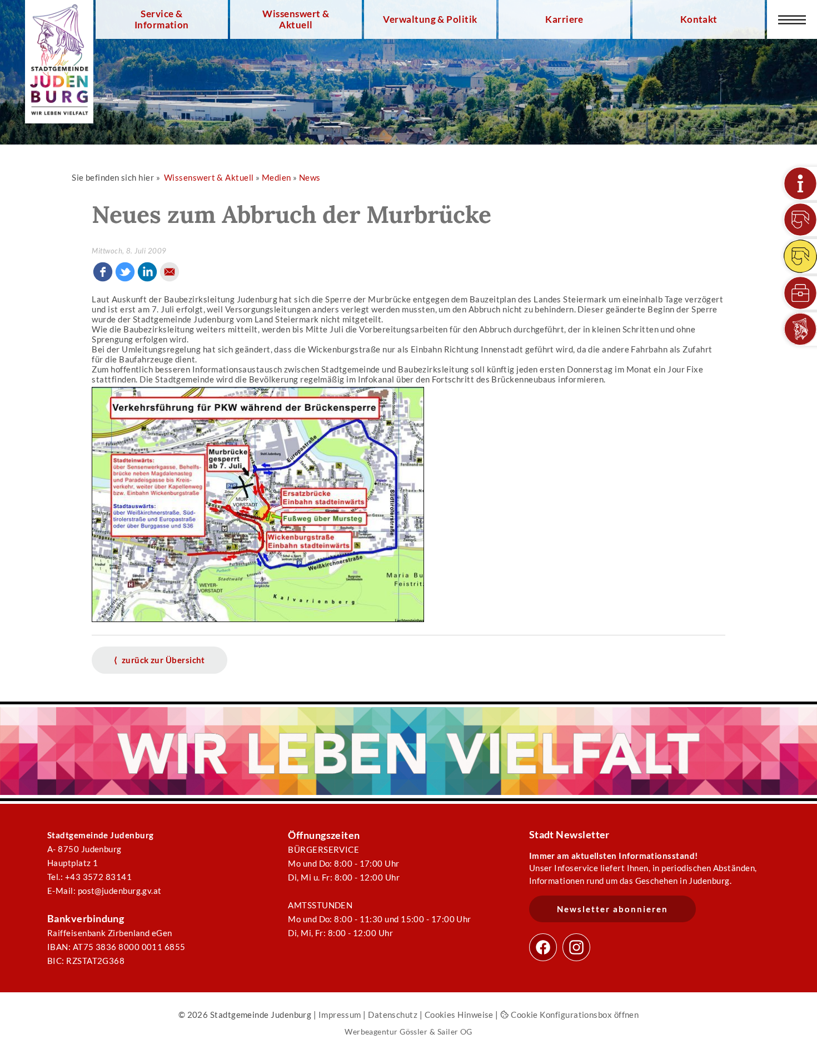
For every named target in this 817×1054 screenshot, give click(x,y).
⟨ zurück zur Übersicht (159, 660)
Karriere (564, 19)
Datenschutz (392, 1015)
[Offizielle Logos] (800, 329)
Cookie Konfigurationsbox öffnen (574, 1015)
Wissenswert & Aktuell (295, 19)
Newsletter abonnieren (612, 909)
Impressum (339, 1015)
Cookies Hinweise (459, 1015)
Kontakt (699, 19)
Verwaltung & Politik (430, 19)
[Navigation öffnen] (792, 19)
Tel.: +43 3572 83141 (89, 877)
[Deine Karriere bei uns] (800, 293)
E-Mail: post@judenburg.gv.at (104, 891)
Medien (276, 177)
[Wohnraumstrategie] (800, 183)
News (310, 177)
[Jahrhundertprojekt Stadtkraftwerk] (800, 256)
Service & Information (161, 19)
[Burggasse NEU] (800, 219)
